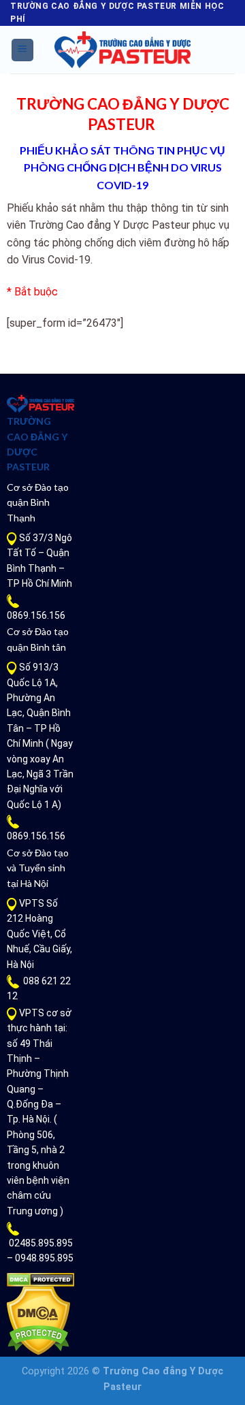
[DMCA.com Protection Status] (40, 1279)
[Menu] (23, 50)
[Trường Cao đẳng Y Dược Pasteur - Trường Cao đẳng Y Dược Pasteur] (122, 49)
